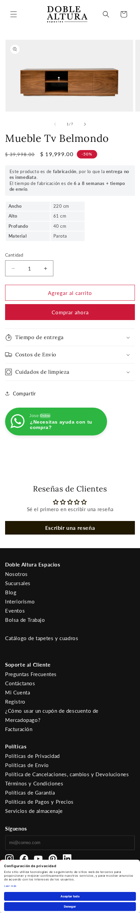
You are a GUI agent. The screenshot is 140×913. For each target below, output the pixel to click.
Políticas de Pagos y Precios (39, 802)
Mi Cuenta (17, 692)
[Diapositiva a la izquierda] (55, 124)
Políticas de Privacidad (32, 756)
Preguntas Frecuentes (31, 674)
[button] (13, 14)
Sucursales (18, 583)
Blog (10, 592)
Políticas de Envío (27, 765)
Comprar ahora (70, 312)
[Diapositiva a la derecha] (84, 124)
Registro (15, 701)
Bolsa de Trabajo (25, 620)
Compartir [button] (24, 393)
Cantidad (14, 255)
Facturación (19, 729)
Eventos (15, 611)
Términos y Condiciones (34, 783)
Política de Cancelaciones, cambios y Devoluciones (67, 774)
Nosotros (16, 574)
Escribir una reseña (70, 527)
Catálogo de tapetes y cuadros (41, 638)
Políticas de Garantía (30, 792)
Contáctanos (20, 683)
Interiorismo (20, 601)
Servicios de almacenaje (34, 811)
